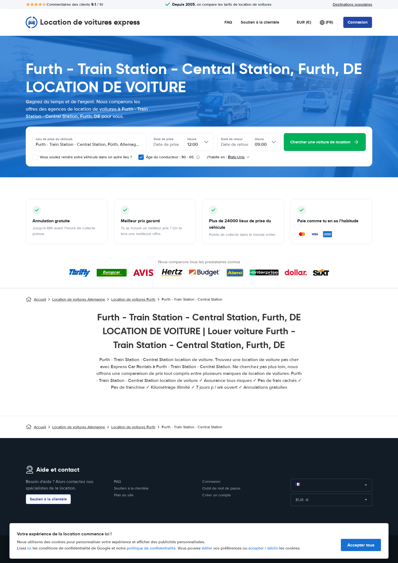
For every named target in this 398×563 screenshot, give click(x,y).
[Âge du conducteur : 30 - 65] (141, 157)
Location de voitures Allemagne (78, 299)
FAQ (228, 22)
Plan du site (123, 495)
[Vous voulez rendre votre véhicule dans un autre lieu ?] (35, 157)
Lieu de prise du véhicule (54, 139)
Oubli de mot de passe (221, 488)
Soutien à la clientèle (260, 22)
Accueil (40, 299)
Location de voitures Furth (133, 299)
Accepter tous (360, 545)
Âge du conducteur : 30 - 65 (170, 157)
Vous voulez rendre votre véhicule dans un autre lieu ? (85, 157)
